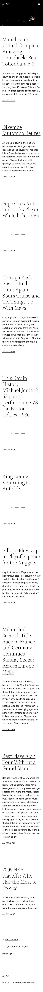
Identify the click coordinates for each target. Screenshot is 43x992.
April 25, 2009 (8, 100)
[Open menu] (39, 4)
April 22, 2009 (8, 250)
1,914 (14, 946)
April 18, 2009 (8, 843)
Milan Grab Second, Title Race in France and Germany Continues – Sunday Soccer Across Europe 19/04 (18, 650)
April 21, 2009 (8, 351)
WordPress (28, 982)
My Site (6, 4)
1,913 (8, 946)
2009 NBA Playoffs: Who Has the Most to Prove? (19, 879)
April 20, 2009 (8, 449)
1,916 (25, 946)
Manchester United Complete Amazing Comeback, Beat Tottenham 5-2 (21, 51)
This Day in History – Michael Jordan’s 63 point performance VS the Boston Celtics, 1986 (20, 396)
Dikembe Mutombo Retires (21, 130)
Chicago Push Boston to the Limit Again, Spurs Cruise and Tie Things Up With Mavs (21, 292)
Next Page (8, 953)
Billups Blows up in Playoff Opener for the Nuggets (21, 556)
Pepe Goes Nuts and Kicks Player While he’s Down (20, 209)
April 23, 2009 (8, 176)
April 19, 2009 (8, 729)
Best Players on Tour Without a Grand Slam (19, 762)
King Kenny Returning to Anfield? (16, 482)
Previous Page (10, 939)
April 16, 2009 (8, 914)
